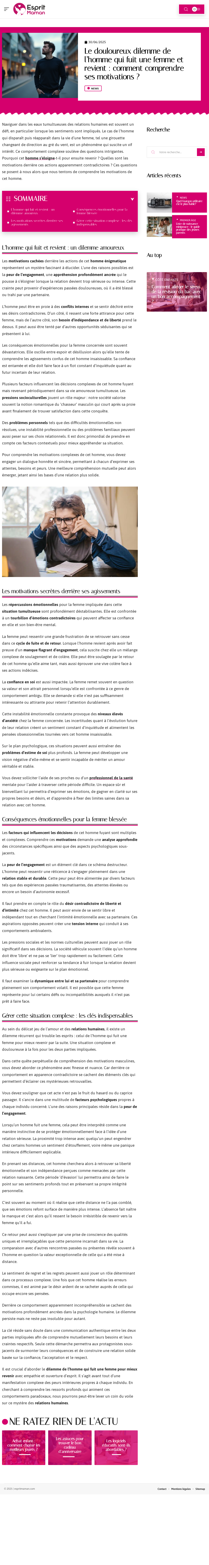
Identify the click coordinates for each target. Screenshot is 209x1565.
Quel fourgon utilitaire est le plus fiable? (189, 202)
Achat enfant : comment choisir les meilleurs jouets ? (23, 1445)
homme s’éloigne (40, 158)
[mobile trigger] (7, 9)
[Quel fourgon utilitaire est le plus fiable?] (159, 202)
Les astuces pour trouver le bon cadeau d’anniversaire (70, 1445)
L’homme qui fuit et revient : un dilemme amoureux (32, 211)
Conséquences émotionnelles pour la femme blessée (102, 211)
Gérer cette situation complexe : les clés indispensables (104, 222)
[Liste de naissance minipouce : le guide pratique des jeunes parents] (159, 227)
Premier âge (188, 220)
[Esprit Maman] (29, 9)
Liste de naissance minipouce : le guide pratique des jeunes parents (188, 228)
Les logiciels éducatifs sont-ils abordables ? (116, 1445)
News (95, 88)
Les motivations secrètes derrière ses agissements (37, 222)
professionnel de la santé (111, 778)
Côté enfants (166, 279)
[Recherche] (186, 9)
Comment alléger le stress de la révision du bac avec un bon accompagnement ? (176, 294)
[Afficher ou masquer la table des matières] (91, 199)
